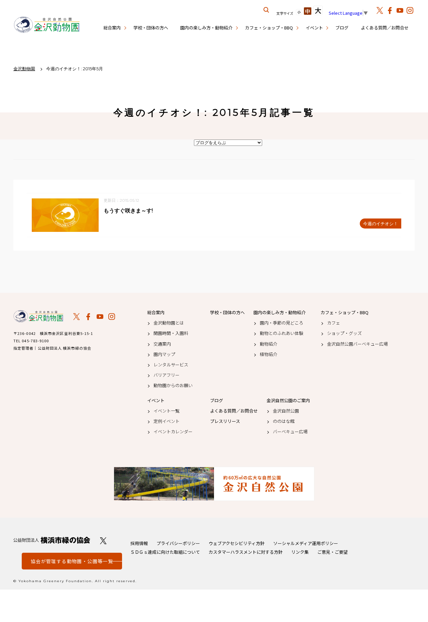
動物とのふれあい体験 (281, 333)
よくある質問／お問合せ (385, 27)
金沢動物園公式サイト (46, 25)
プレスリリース (225, 421)
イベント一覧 (166, 411)
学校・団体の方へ (150, 27)
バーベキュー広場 (290, 432)
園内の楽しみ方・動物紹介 (206, 27)
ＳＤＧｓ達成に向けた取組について (165, 552)
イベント (314, 27)
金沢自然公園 (286, 411)
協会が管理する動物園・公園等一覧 (72, 561)
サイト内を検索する (266, 10)
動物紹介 (268, 344)
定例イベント (166, 421)
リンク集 (300, 552)
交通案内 (162, 344)
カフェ (333, 323)
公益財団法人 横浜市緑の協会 (51, 540)
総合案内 (112, 27)
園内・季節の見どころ (281, 323)
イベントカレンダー (173, 432)
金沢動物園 (38, 316)
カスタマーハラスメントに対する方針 (246, 552)
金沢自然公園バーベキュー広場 (357, 344)
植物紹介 (268, 354)
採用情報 (139, 543)
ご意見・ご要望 (332, 552)
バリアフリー (166, 375)
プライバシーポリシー (178, 543)
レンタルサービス (170, 365)
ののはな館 (284, 421)
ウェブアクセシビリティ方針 (236, 543)
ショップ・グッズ (344, 333)
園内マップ (164, 354)
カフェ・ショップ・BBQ (269, 27)
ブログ (341, 27)
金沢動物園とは (168, 323)
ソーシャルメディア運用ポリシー (305, 543)
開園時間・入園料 (170, 333)
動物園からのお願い (173, 385)
